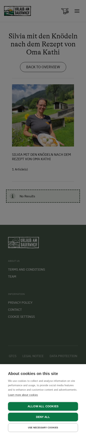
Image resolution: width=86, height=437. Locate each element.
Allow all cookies (43, 406)
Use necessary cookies (43, 427)
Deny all (43, 417)
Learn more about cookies (23, 394)
